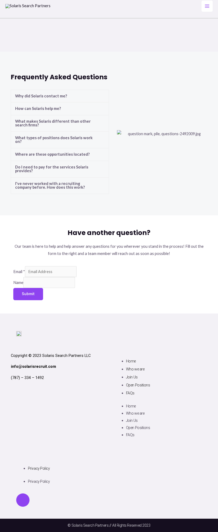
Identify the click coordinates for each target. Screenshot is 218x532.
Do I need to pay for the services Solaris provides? (51, 169)
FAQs (130, 393)
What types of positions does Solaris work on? (54, 139)
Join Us (132, 377)
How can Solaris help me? (38, 108)
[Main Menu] (207, 6)
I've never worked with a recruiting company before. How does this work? (50, 185)
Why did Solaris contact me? (41, 96)
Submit (28, 294)
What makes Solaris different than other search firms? (53, 123)
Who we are (135, 369)
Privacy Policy (39, 468)
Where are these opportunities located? (52, 154)
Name (18, 282)
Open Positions (138, 385)
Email (19, 271)
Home (131, 361)
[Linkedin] (23, 500)
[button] (60, 96)
